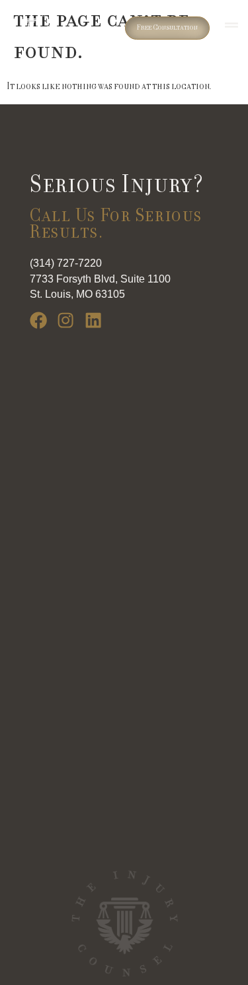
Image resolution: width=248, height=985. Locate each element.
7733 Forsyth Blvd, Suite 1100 (100, 279)
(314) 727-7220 (66, 263)
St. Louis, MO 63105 (77, 294)
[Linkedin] (93, 320)
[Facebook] (38, 320)
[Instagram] (65, 320)
